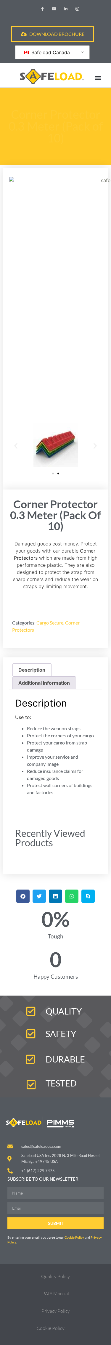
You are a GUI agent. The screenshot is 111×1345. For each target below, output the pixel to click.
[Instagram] (77, 9)
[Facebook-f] (42, 9)
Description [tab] (31, 670)
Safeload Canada (50, 52)
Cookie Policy (75, 1237)
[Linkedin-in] (66, 9)
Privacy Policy (55, 1311)
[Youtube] (54, 9)
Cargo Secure (49, 622)
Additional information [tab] (44, 683)
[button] (98, 77)
